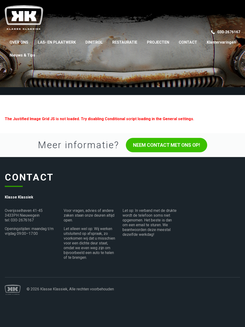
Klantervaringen (221, 42)
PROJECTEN (158, 42)
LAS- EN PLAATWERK (57, 42)
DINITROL (94, 42)
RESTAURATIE (124, 42)
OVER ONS (19, 42)
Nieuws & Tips (22, 55)
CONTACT (188, 42)
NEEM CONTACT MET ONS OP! (166, 145)
